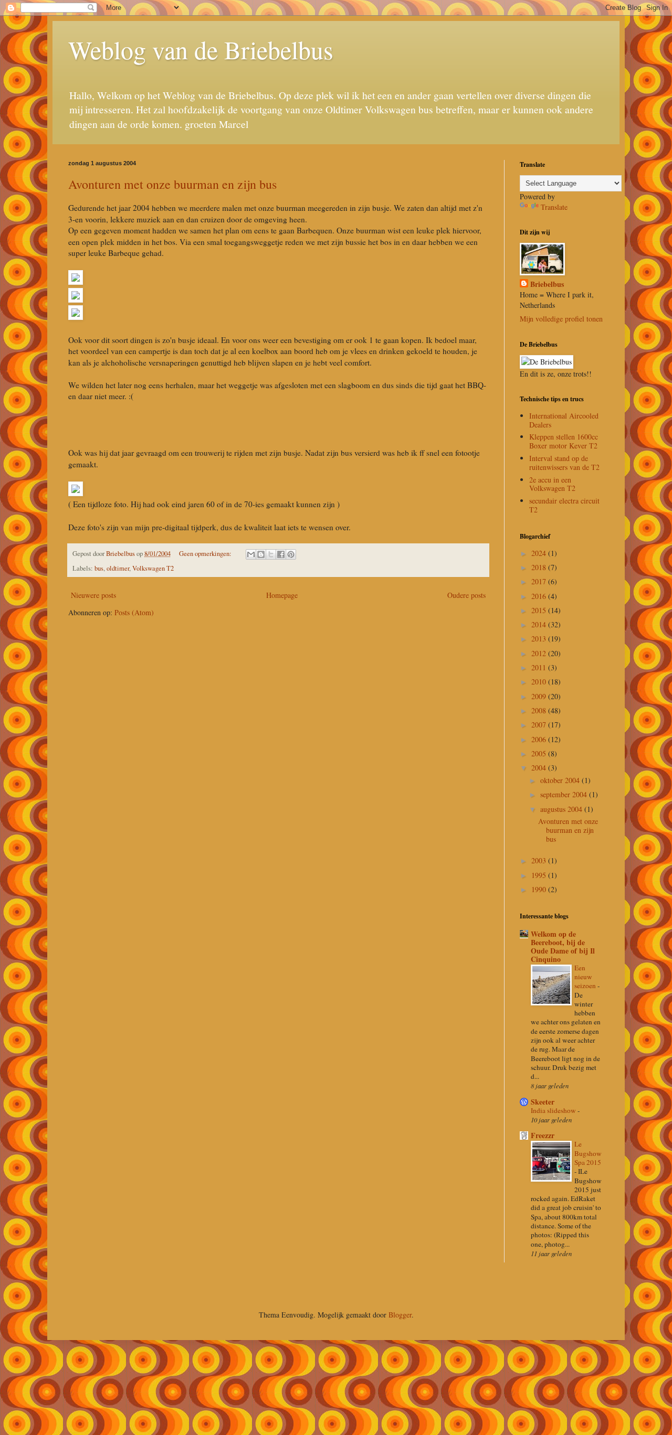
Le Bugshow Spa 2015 (588, 1153)
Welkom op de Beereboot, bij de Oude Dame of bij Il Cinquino (563, 946)
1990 (539, 889)
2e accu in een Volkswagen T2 (552, 484)
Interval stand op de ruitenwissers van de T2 (564, 462)
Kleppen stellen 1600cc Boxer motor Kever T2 (563, 441)
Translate (554, 207)
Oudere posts (466, 595)
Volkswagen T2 (153, 568)
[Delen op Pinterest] (291, 554)
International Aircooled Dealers (563, 420)
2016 (539, 596)
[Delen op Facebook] (281, 554)
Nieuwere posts (93, 595)
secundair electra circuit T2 (564, 505)
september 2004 (564, 794)
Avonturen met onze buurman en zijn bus (172, 184)
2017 (539, 581)
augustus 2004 (562, 809)
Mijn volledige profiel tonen (561, 319)
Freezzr (542, 1135)
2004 (539, 768)
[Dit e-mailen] (251, 554)
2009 (539, 696)
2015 (539, 610)
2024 (539, 553)
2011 (539, 667)
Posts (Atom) (134, 612)
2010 (539, 682)
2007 (539, 725)
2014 (539, 624)
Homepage (282, 595)
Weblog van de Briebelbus (200, 49)
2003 (539, 860)
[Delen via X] (271, 554)
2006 (539, 739)
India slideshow (554, 1110)
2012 (539, 653)
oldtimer (118, 568)
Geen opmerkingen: (206, 553)
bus (98, 568)
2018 (539, 567)
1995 (539, 875)
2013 (539, 639)
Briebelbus (547, 284)
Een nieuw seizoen (585, 977)
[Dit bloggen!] (261, 554)
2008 (539, 710)
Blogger (400, 1315)
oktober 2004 (561, 780)
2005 (539, 753)
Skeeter (542, 1101)
